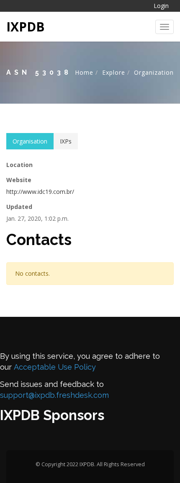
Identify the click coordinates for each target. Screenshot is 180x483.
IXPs (66, 141)
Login (161, 6)
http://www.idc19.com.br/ (40, 192)
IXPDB (25, 26)
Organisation (30, 141)
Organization (154, 72)
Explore (113, 72)
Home (84, 72)
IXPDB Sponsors (52, 415)
